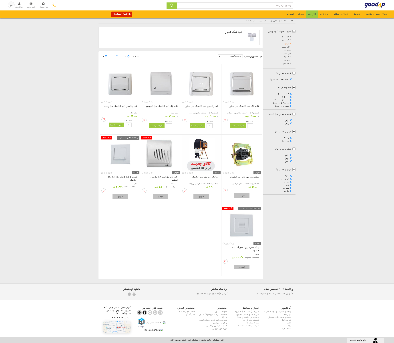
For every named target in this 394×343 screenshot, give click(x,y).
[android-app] (134, 295)
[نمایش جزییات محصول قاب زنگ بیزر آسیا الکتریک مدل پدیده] (120, 83)
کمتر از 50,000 (283, 94)
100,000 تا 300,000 (282, 100)
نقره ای (286, 188)
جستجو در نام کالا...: (282, 5)
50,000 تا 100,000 (282, 97)
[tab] (375, 14)
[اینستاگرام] (160, 313)
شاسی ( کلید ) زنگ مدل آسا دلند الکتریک (122, 178)
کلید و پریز (262, 21)
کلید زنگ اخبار (284, 43)
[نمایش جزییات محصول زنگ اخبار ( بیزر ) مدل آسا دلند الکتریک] (241, 224)
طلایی (286, 191)
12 (103, 56)
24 (114, 56)
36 (125, 56)
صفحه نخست (285, 21)
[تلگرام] (149, 313)
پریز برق (286, 50)
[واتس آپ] (154, 313)
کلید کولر (286, 57)
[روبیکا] (139, 313)
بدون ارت (285, 141)
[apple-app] (129, 295)
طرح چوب (285, 179)
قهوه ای (286, 182)
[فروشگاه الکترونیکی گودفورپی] (361, 5)
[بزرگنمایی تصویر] (252, 37)
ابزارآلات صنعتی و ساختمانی (375, 14)
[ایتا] (144, 313)
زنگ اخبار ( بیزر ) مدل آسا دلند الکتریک (245, 249)
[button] (117, 327)
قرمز (287, 185)
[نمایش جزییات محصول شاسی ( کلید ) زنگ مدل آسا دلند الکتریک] (120, 153)
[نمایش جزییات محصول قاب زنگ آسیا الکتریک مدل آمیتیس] (160, 83)
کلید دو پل (285, 39)
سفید (287, 176)
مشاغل (301, 14)
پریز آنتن (286, 60)
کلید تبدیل (285, 47)
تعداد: (251, 121)
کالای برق (312, 14)
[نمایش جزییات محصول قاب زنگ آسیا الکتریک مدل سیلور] (241, 83)
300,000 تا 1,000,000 (281, 103)
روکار (287, 123)
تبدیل (287, 161)
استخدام (290, 14)
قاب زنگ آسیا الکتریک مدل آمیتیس (162, 106)
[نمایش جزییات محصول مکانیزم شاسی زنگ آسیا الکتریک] (241, 153)
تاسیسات (356, 14)
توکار (287, 120)
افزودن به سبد (237, 126)
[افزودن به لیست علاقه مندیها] (225, 120)
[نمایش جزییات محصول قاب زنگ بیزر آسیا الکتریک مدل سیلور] (201, 83)
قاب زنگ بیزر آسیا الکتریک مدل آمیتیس (164, 178)
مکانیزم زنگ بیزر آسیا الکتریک (205, 177)
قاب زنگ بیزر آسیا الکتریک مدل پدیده (120, 106)
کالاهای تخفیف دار (120, 14)
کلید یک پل (285, 36)
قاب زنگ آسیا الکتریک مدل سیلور (244, 106)
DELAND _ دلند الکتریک (279, 79)
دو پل (287, 158)
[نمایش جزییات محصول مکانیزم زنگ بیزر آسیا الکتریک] (201, 153)
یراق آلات (324, 14)
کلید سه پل (285, 63)
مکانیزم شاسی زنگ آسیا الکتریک (244, 177)
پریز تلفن (286, 53)
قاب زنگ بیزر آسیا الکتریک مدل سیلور (201, 106)
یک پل (286, 155)
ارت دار (286, 138)
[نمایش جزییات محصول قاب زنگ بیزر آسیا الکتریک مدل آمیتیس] (160, 153)
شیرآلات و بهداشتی (340, 14)
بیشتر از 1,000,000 (282, 106)
